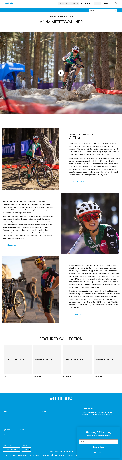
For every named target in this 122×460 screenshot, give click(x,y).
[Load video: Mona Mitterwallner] (61, 73)
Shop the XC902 (78, 181)
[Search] (115, 10)
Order (5, 412)
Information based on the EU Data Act (65, 455)
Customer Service (9, 409)
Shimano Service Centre (50, 415)
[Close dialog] (117, 429)
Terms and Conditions (20, 455)
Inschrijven (98, 447)
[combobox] (103, 10)
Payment (6, 415)
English (25, 449)
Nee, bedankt (98, 453)
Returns (5, 421)
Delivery (6, 418)
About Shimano (47, 421)
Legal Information (34, 455)
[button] (6, 10)
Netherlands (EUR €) (10, 449)
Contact (45, 424)
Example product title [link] (14, 359)
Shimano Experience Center (51, 418)
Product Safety (47, 455)
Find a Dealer (46, 409)
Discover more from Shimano (67, 3)
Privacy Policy (7, 455)
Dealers (44, 412)
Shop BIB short (78, 314)
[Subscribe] (35, 435)
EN (96, 3)
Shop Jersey (11, 245)
